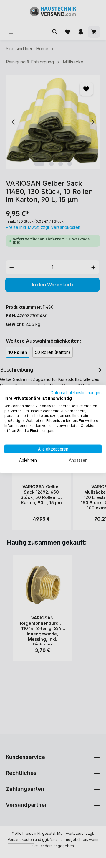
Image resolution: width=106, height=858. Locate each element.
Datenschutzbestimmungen (76, 392)
